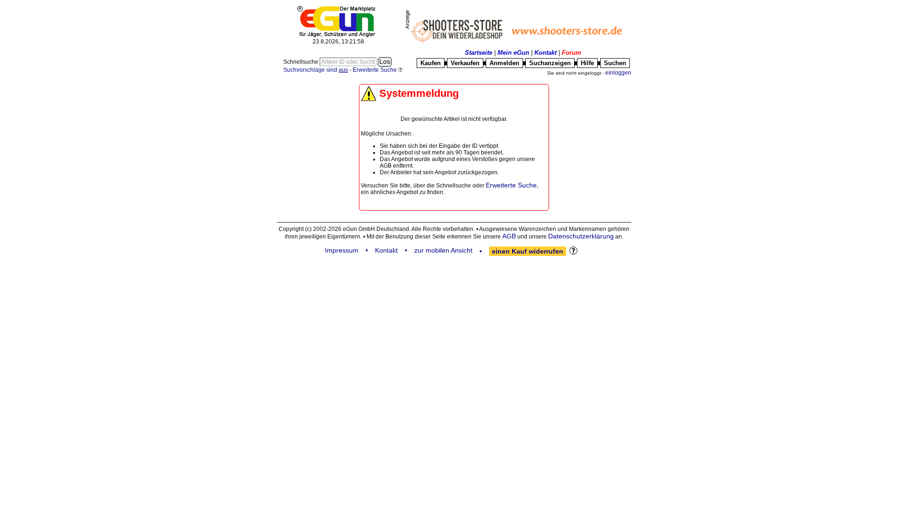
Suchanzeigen (550, 63)
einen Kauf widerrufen (527, 251)
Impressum (341, 250)
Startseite (478, 52)
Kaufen (430, 63)
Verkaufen (465, 63)
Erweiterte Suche (511, 185)
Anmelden (504, 63)
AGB (509, 236)
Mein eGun (513, 52)
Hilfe (587, 63)
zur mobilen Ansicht (443, 250)
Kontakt (545, 52)
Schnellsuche (301, 62)
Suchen (615, 63)
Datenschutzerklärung (581, 236)
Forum (571, 52)
